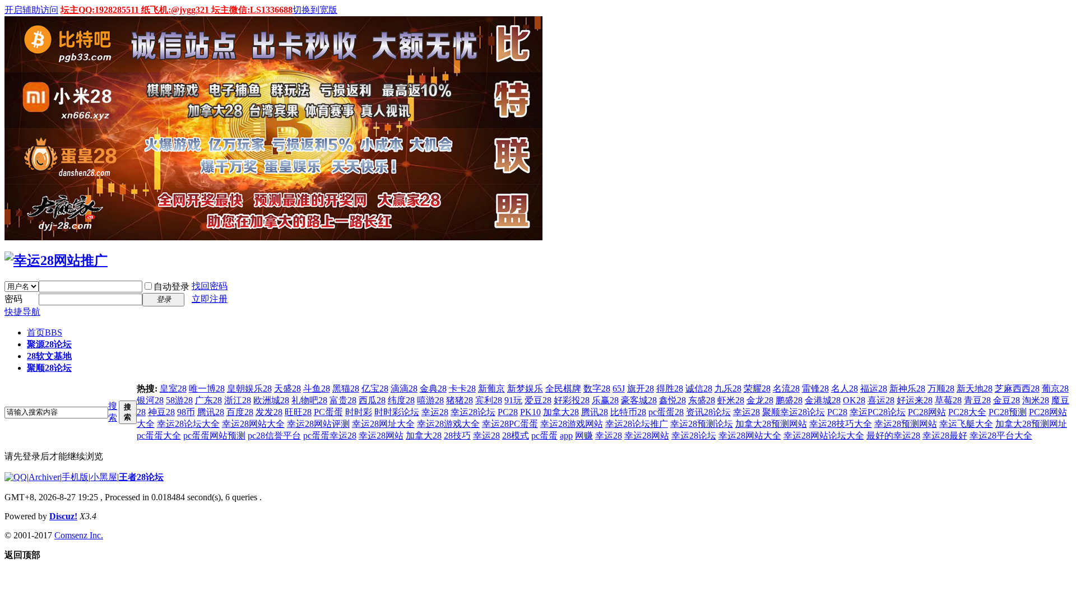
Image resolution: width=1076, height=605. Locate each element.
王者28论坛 (141, 477)
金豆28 (1006, 400)
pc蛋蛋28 (666, 412)
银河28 (150, 400)
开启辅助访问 (31, 10)
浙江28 (237, 400)
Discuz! (63, 516)
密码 (13, 299)
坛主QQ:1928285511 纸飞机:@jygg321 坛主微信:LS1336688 (177, 10)
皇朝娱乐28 (249, 388)
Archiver (44, 477)
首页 (44, 332)
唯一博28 (207, 388)
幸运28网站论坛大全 (823, 435)
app (566, 435)
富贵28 (343, 400)
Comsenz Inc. (78, 535)
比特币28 (628, 412)
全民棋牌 (563, 388)
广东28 (208, 400)
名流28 (786, 388)
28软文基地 (49, 356)
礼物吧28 (309, 400)
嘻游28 (430, 400)
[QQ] (15, 477)
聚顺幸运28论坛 (793, 412)
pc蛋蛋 (544, 435)
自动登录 (171, 286)
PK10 (530, 412)
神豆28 (161, 412)
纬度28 (401, 400)
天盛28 (287, 388)
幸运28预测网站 (905, 424)
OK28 (854, 400)
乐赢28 (605, 400)
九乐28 (728, 388)
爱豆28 (538, 400)
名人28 (844, 388)
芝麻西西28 (1017, 388)
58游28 (179, 400)
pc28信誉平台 (274, 435)
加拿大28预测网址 (1031, 424)
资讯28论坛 (708, 412)
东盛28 (701, 400)
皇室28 (173, 388)
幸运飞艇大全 (966, 424)
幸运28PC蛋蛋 (510, 424)
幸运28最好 (944, 435)
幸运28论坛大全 (188, 424)
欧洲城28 (271, 400)
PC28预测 (1008, 412)
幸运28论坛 (473, 412)
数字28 (596, 388)
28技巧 (457, 435)
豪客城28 (639, 400)
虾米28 (730, 400)
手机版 (75, 477)
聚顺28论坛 (49, 368)
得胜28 (669, 388)
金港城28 (823, 400)
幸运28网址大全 (383, 424)
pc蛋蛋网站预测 (214, 435)
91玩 (513, 400)
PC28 (508, 412)
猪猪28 (459, 400)
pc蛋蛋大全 (159, 435)
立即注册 (210, 299)
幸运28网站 (381, 435)
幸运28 (434, 412)
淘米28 (1035, 400)
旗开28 (640, 388)
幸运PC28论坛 (878, 412)
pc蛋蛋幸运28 (329, 435)
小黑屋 (103, 477)
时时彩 (358, 412)
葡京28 (1055, 388)
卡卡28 (462, 388)
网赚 (584, 435)
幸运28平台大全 (1001, 435)
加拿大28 (561, 412)
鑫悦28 (672, 400)
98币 (186, 412)
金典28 (433, 388)
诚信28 (698, 388)
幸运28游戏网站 (571, 424)
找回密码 (210, 286)
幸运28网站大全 (253, 424)
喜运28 (881, 400)
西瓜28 (372, 400)
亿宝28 (374, 388)
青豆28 (977, 400)
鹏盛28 (789, 400)
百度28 (239, 412)
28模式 (515, 435)
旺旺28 (298, 412)
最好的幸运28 (893, 435)
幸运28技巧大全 (840, 424)
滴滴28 (404, 388)
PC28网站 (927, 412)
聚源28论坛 (49, 344)
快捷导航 (22, 312)
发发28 (269, 412)
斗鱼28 (316, 388)
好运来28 (915, 400)
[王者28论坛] (56, 260)
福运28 (873, 388)
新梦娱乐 (525, 388)
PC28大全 (967, 412)
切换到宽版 (315, 10)
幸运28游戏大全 (448, 424)
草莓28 (948, 400)
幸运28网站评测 (318, 424)
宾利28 (488, 400)
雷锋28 (815, 388)
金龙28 (759, 400)
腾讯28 (210, 412)
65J (619, 388)
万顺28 (940, 388)
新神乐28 (907, 388)
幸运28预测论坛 (701, 424)
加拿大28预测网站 (771, 424)
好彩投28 (572, 400)
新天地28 (974, 388)
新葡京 (491, 388)
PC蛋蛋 (328, 412)
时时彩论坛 (396, 412)
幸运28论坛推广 (636, 424)
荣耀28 (757, 388)
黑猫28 (345, 388)
